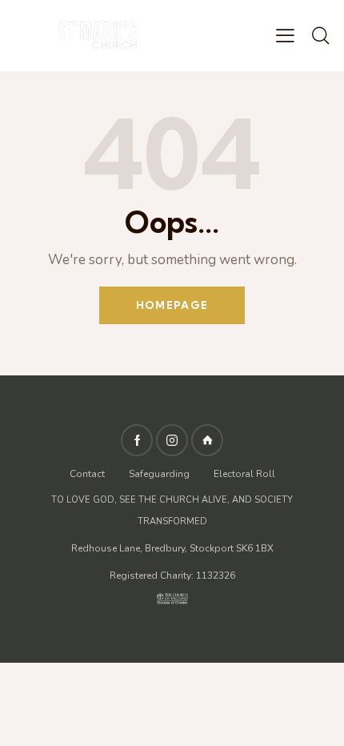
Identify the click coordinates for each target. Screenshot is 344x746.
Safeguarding (159, 473)
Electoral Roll (244, 473)
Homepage (172, 305)
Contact (88, 473)
